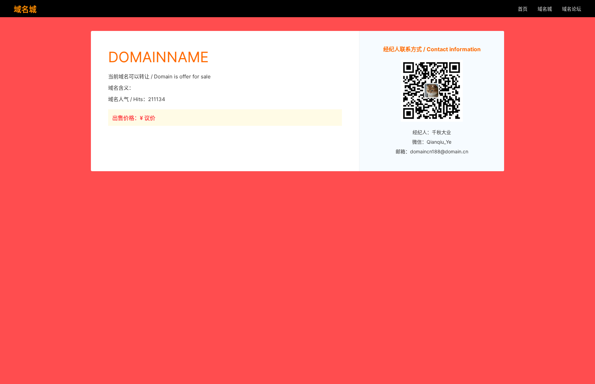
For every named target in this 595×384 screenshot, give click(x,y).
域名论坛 (571, 9)
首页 (523, 9)
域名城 (544, 9)
